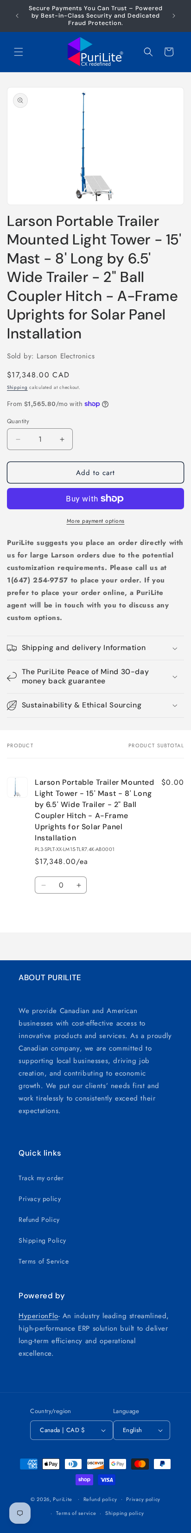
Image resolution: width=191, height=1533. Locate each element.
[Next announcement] (174, 16)
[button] (18, 52)
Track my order (41, 1178)
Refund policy (100, 1499)
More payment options (96, 521)
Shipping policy (124, 1513)
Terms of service (76, 1513)
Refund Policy (39, 1219)
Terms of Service (44, 1261)
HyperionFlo (38, 1316)
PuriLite (62, 1498)
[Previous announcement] (17, 16)
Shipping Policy (42, 1240)
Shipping (17, 387)
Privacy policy (40, 1198)
